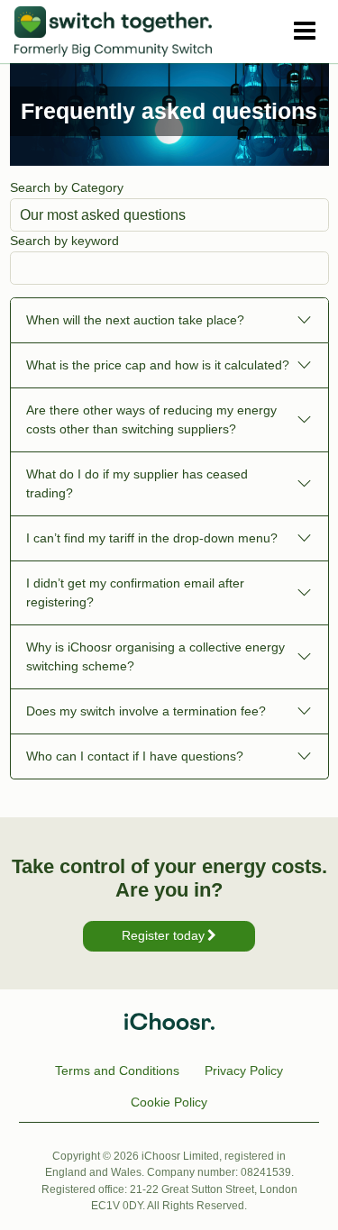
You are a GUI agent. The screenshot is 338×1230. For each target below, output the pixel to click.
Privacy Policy (244, 1070)
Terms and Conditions (117, 1070)
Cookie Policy (169, 1102)
